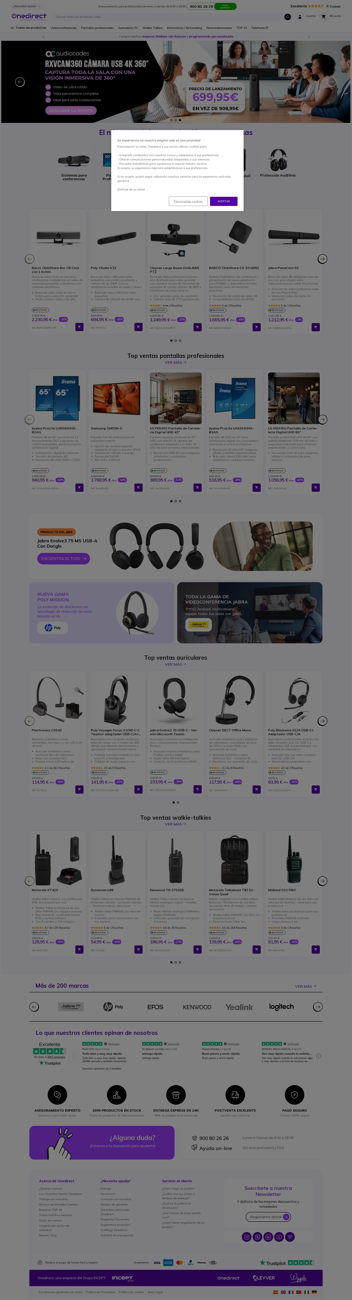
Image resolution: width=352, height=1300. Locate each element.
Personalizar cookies (188, 201)
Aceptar (224, 201)
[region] (177, 170)
